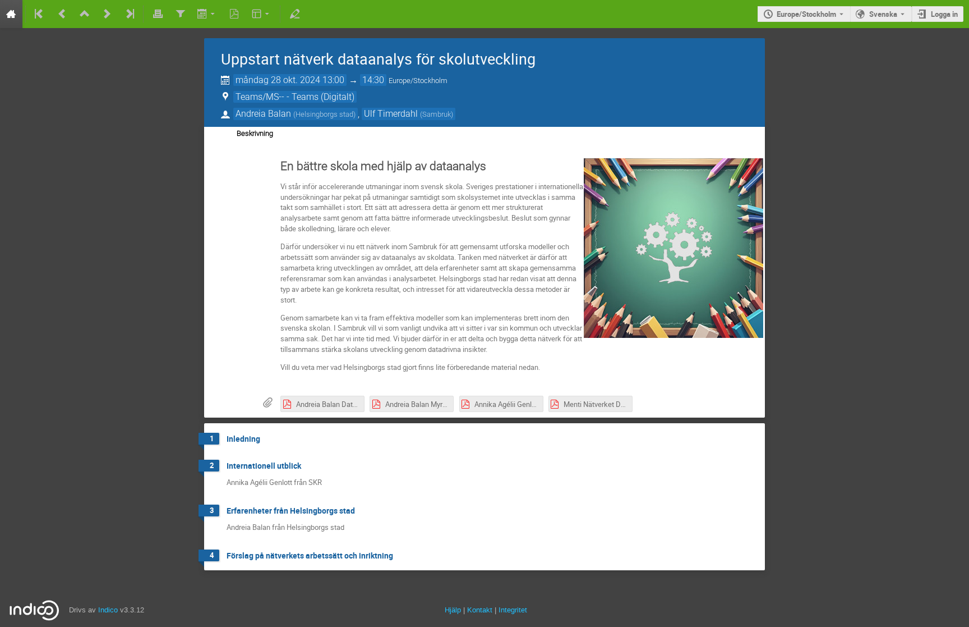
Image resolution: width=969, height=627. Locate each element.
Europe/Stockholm (806, 14)
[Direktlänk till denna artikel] (268, 439)
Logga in (944, 14)
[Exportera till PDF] (234, 14)
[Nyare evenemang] (107, 14)
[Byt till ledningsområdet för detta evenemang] (294, 14)
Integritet (513, 610)
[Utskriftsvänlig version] (157, 14)
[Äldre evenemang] (62, 14)
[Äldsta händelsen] (40, 14)
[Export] (207, 14)
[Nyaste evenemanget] (129, 14)
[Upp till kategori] (84, 14)
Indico (108, 610)
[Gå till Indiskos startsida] (11, 14)
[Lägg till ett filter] (180, 14)
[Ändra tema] (262, 14)
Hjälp (453, 610)
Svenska (883, 14)
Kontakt (479, 610)
